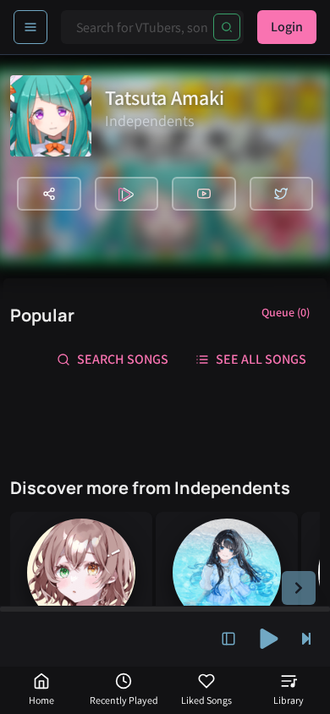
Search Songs (122, 359)
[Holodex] (127, 194)
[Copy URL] (49, 194)
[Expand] (228, 638)
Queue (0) (285, 312)
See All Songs (261, 359)
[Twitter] (282, 194)
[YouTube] (204, 194)
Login (287, 27)
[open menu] (30, 27)
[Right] (299, 588)
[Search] (226, 27)
